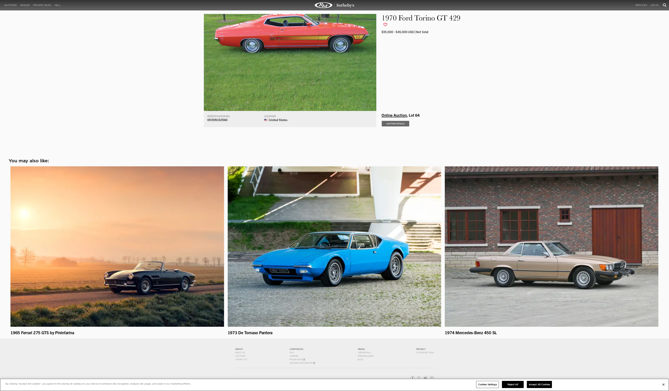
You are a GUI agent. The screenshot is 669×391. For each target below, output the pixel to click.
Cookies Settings (425, 352)
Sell (57, 5)
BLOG (360, 359)
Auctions (10, 5)
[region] (334, 385)
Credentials (364, 352)
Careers (294, 356)
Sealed (25, 5)
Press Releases (366, 356)
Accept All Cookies (539, 384)
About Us (240, 352)
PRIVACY (421, 349)
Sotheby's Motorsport (301, 363)
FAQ (292, 352)
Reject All (512, 384)
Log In (655, 5)
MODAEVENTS (296, 359)
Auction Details (395, 123)
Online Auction (394, 115)
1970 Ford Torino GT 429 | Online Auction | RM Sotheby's (334, 5)
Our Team (240, 356)
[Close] (663, 384)
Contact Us (241, 359)
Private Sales (42, 5)
